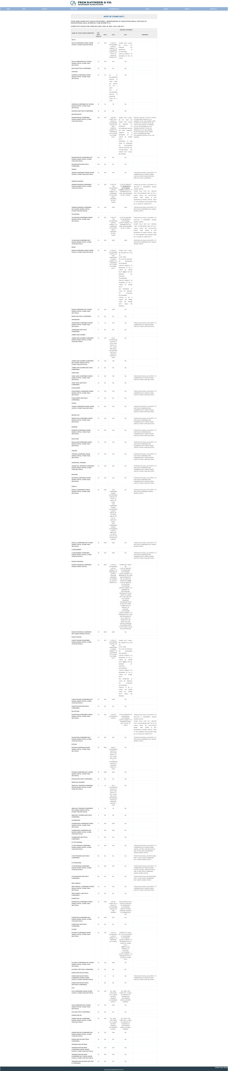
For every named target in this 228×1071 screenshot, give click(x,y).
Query (147, 9)
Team (24, 9)
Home (8, 9)
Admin (187, 9)
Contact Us (213, 9)
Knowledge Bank (114, 9)
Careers (166, 9)
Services (44, 9)
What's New (74, 9)
